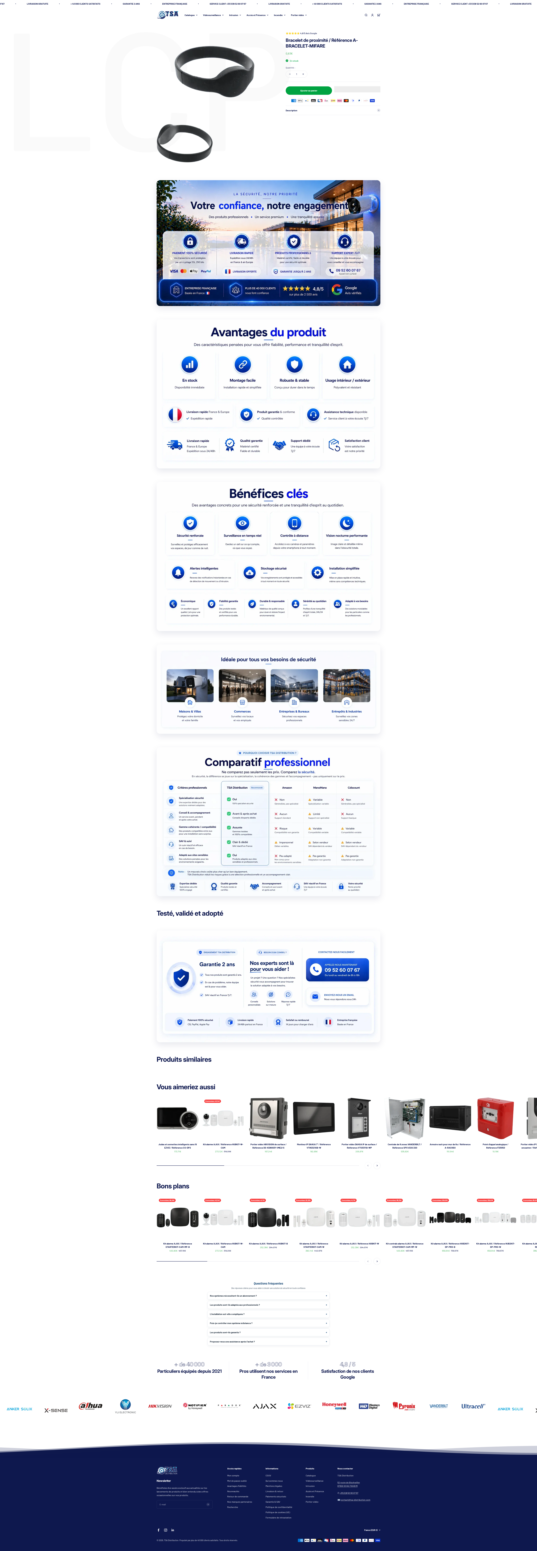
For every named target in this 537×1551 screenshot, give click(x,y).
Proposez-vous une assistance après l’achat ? (232, 1341)
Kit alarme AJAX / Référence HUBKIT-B (268, 1243)
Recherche (232, 1507)
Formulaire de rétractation (278, 1517)
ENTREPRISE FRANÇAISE (174, 3)
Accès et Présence (256, 15)
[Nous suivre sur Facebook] (158, 1530)
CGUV (268, 1475)
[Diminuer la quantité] (290, 74)
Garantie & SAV (273, 1501)
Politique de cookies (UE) (278, 1512)
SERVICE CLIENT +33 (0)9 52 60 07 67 (228, 3)
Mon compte (233, 1475)
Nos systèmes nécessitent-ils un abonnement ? (233, 1295)
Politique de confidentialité (279, 1507)
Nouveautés (233, 1491)
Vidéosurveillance (212, 15)
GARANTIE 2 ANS (131, 3)
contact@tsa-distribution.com (355, 1499)
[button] (357, 89)
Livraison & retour (274, 1491)
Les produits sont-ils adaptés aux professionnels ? (235, 1304)
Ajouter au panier (308, 90)
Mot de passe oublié (237, 1480)
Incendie (278, 15)
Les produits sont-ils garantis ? (225, 1332)
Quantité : (290, 67)
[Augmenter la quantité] (303, 74)
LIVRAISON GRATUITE (37, 3)
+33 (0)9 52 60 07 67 (349, 1493)
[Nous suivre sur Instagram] (166, 1530)
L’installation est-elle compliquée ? (227, 1314)
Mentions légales (274, 1486)
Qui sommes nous (274, 1480)
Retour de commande (237, 1496)
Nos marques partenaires (239, 1501)
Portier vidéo (297, 15)
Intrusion (233, 15)
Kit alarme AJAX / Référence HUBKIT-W (359, 1243)
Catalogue (190, 15)
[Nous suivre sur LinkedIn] (173, 1530)
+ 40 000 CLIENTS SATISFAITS (85, 3)
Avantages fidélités (236, 1486)
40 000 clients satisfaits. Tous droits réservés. (217, 1540)
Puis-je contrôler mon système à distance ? (231, 1323)
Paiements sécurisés (276, 1496)
